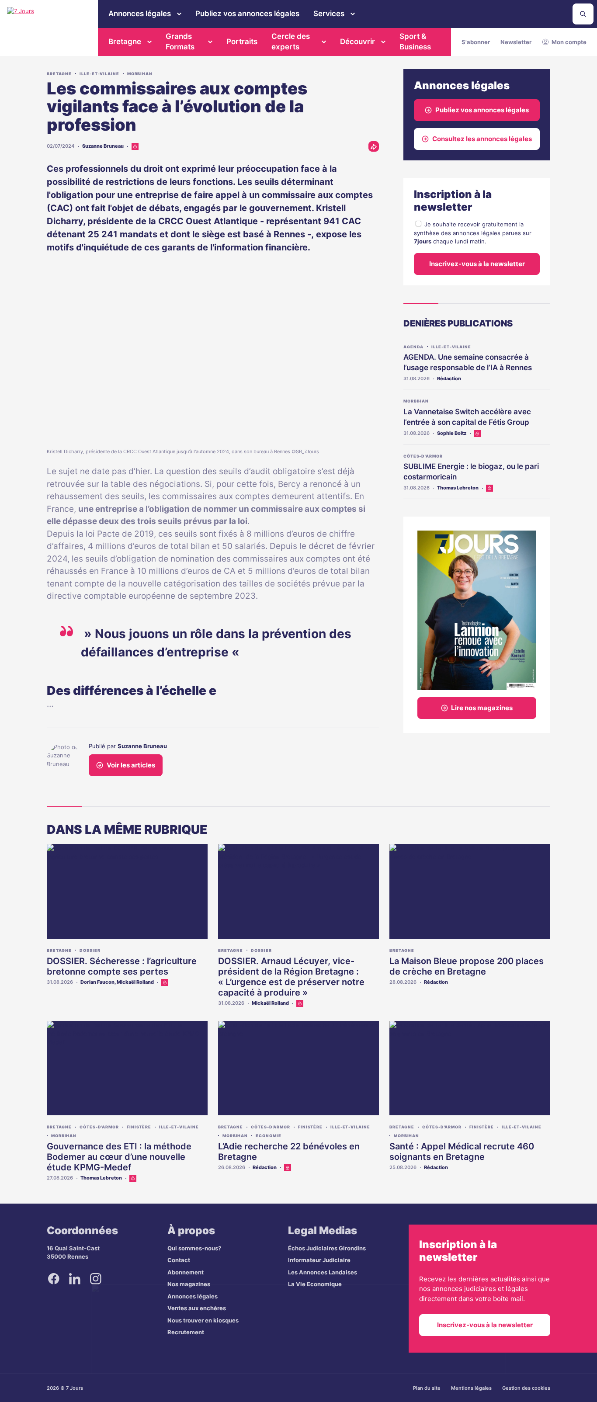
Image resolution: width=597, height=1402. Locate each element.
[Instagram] (96, 1279)
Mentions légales (471, 1388)
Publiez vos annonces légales (247, 13)
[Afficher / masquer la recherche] (583, 13)
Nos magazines (188, 1284)
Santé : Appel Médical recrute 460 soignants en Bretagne (461, 1151)
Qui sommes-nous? (194, 1248)
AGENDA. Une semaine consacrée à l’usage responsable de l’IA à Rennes (467, 362)
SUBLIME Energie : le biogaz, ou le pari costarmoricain (471, 471)
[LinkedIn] (75, 1279)
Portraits (241, 41)
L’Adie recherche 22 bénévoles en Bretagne (289, 1151)
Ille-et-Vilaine (99, 73)
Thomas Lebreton (458, 488)
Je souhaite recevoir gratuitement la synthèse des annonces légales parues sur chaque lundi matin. (472, 233)
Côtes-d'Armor (423, 456)
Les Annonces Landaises (322, 1272)
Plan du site (427, 1388)
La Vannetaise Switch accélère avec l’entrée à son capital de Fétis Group (467, 417)
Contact (178, 1259)
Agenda (413, 346)
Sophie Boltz (451, 433)
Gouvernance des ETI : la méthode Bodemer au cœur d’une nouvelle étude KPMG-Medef (119, 1157)
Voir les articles (131, 765)
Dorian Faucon (97, 982)
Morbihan (140, 73)
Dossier (90, 950)
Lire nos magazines (482, 708)
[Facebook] (54, 1279)
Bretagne (124, 41)
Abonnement (185, 1272)
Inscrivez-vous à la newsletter (477, 264)
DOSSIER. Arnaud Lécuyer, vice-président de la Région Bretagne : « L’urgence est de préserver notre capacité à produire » (291, 977)
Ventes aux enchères (196, 1308)
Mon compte (569, 41)
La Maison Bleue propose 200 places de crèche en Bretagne (466, 966)
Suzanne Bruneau (103, 146)
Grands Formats (180, 41)
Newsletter (515, 41)
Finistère (139, 1126)
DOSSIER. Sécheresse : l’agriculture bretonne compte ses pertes (122, 966)
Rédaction (449, 378)
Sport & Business (415, 41)
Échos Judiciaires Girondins (327, 1248)
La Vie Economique (315, 1284)
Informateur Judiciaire (319, 1259)
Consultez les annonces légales (482, 139)
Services (328, 13)
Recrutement (185, 1332)
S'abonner (476, 41)
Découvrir (357, 41)
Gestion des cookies (526, 1388)
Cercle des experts (290, 41)
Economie (268, 1135)
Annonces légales (139, 13)
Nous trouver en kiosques (203, 1320)
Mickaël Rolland (135, 982)
